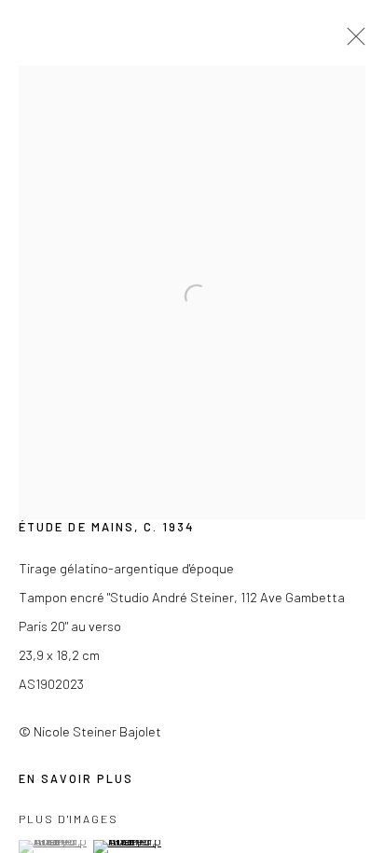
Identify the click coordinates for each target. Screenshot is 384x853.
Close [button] (351, 42)
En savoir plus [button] (76, 778)
